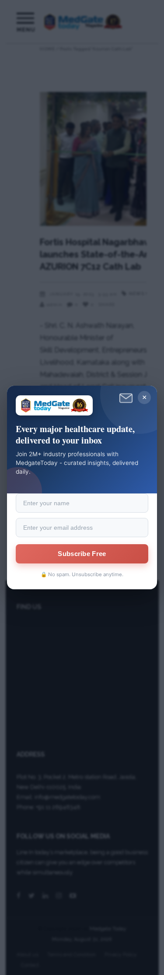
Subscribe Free (82, 553)
